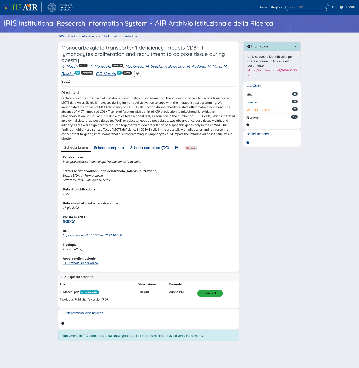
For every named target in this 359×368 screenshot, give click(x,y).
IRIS (61, 36)
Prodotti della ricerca (83, 36)
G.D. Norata (106, 73)
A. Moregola (100, 66)
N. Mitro (214, 66)
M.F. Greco (134, 66)
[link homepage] (22, 7)
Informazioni (259, 46)
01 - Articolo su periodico (119, 36)
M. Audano (196, 66)
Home (263, 7)
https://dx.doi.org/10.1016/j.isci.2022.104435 (93, 235)
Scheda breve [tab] (76, 147)
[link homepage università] (60, 7)
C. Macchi (70, 66)
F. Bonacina (174, 66)
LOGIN (350, 7)
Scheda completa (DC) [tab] (149, 147)
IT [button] (333, 7)
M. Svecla (154, 66)
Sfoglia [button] (275, 7)
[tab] (177, 148)
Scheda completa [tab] (109, 147)
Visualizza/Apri (210, 293)
